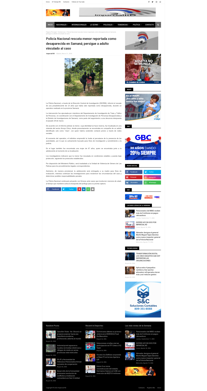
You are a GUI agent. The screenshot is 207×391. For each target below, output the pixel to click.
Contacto (66, 2)
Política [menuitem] (136, 25)
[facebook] (149, 2)
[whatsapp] (160, 2)
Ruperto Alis (151, 388)
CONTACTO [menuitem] (149, 25)
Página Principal (51, 32)
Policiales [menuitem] (107, 25)
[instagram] (156, 2)
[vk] (133, 182)
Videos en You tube (78, 2)
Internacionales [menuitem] (79, 25)
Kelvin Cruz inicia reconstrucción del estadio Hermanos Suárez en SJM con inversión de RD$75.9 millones (109, 369)
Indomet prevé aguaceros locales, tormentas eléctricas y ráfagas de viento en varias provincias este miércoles (69, 349)
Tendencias (62, 32)
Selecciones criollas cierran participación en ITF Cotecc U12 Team (109, 345)
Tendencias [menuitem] (123, 25)
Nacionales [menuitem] (61, 25)
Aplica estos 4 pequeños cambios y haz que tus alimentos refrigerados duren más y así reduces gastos (148, 271)
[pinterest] (133, 177)
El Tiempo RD (56, 2)
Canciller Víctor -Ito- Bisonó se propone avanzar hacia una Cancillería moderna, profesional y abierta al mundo (69, 335)
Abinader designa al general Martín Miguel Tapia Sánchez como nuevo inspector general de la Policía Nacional (148, 236)
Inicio (48, 2)
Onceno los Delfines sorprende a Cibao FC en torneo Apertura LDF (109, 357)
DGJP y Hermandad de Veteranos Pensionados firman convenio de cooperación (69, 362)
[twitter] (152, 2)
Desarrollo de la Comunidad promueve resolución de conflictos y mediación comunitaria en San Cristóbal (68, 374)
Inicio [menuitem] (50, 25)
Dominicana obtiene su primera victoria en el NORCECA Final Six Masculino (109, 334)
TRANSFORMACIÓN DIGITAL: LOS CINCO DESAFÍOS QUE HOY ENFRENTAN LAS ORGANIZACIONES (148, 257)
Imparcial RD (50, 53)
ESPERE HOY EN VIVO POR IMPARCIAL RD (146, 223)
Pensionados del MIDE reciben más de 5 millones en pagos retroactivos (148, 213)
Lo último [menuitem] (94, 25)
